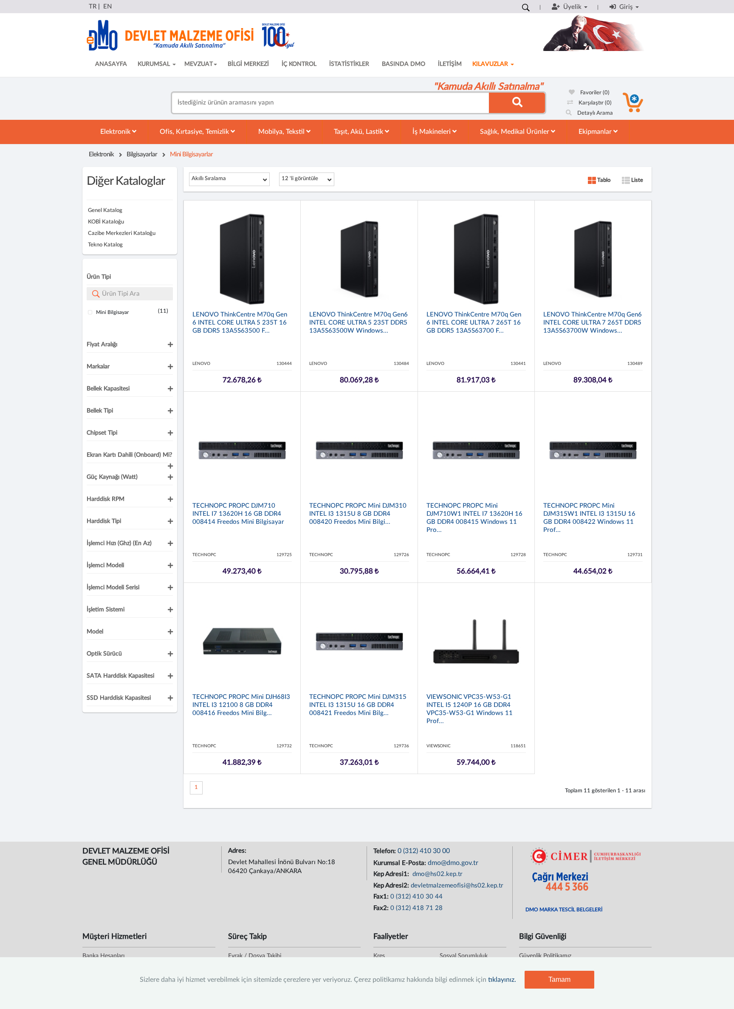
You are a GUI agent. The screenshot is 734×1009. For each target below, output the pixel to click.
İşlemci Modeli (105, 565)
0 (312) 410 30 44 (416, 896)
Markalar (98, 367)
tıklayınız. (502, 979)
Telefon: (385, 851)
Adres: (238, 851)
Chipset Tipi (102, 433)
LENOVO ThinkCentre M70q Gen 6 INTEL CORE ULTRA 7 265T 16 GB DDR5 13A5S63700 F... (473, 322)
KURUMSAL (155, 64)
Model (95, 632)
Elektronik (116, 131)
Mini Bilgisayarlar (191, 154)
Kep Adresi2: (392, 885)
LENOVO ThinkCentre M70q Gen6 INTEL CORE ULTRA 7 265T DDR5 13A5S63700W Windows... (592, 322)
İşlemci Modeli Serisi (113, 588)
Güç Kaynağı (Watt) (112, 477)
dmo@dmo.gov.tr (453, 862)
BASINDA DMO (403, 64)
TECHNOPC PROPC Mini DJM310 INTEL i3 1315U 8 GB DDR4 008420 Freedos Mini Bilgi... (358, 514)
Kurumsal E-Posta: (400, 863)
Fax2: (381, 908)
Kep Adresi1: (392, 874)
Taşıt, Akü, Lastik (359, 131)
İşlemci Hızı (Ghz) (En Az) (119, 543)
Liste (636, 180)
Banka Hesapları (103, 956)
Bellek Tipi (100, 411)
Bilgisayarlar (142, 154)
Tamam (559, 979)
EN (107, 6)
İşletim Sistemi (105, 610)
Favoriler (594, 93)
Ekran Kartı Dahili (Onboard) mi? (129, 455)
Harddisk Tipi (104, 521)
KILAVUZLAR (491, 64)
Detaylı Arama (594, 113)
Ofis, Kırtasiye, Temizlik (195, 131)
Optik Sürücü (104, 654)
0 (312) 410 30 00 (424, 851)
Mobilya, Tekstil (282, 131)
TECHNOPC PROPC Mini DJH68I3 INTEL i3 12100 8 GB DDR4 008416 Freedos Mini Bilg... (241, 705)
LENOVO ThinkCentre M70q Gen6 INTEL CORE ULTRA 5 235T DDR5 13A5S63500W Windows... (358, 322)
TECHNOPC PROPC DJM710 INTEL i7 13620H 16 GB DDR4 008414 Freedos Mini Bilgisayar (238, 514)
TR (92, 6)
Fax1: (381, 896)
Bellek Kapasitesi (108, 389)
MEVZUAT (198, 64)
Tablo (603, 180)
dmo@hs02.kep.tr (437, 874)
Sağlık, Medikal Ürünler (515, 131)
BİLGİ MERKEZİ (248, 64)
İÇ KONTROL (299, 64)
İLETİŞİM (450, 64)
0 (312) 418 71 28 (416, 908)
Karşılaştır (594, 103)
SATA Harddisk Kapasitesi (120, 676)
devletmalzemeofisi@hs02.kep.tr (457, 885)
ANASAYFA (111, 64)
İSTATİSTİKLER (349, 64)
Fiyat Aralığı (102, 345)
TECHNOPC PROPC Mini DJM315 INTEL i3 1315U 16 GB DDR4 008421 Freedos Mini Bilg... (358, 705)
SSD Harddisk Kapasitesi (119, 698)
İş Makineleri (432, 131)
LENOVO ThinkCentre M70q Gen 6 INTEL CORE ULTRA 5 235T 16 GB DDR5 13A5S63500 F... (239, 322)
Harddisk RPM (105, 499)
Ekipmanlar (596, 131)
